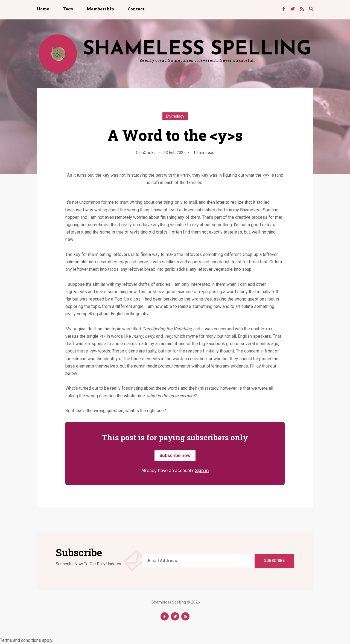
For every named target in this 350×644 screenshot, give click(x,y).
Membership (100, 8)
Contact (136, 8)
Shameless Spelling (168, 602)
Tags (68, 8)
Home (43, 8)
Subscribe (274, 560)
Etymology (175, 116)
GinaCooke (146, 152)
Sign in (202, 470)
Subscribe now (175, 455)
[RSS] (302, 9)
